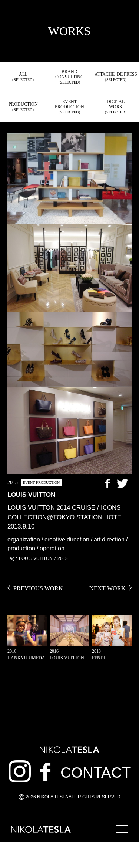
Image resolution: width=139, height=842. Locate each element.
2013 (62, 558)
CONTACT (95, 772)
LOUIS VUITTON (36, 558)
